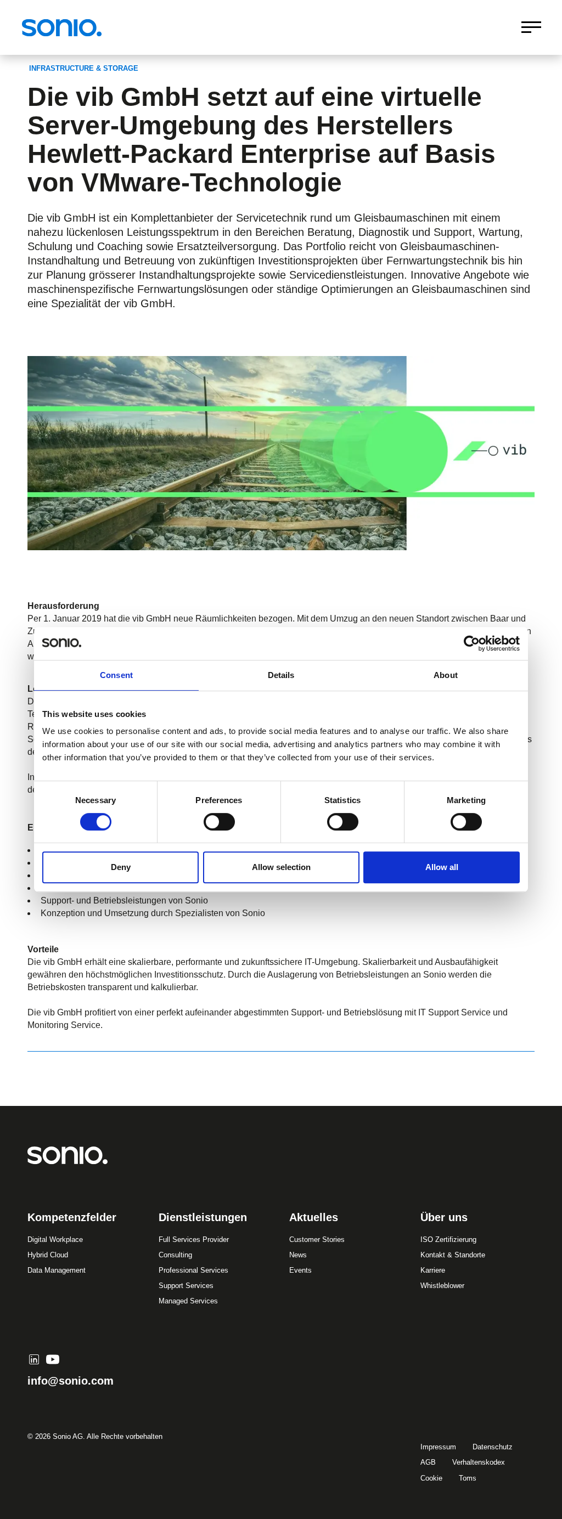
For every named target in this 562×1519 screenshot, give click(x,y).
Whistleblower (442, 1285)
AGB (428, 1462)
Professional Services (193, 1270)
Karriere (432, 1270)
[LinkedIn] (34, 1359)
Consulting (175, 1255)
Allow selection (281, 867)
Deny (121, 867)
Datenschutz (493, 1447)
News (298, 1255)
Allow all (441, 867)
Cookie (431, 1478)
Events (300, 1270)
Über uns (444, 1217)
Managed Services (188, 1301)
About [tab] (446, 675)
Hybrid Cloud (47, 1255)
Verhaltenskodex (478, 1462)
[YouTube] (52, 1359)
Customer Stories (317, 1239)
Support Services (186, 1285)
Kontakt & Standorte (452, 1255)
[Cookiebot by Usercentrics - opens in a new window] (472, 643)
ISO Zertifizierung (448, 1239)
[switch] (219, 822)
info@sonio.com (70, 1381)
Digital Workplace (55, 1239)
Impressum (438, 1447)
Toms (467, 1478)
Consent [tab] (116, 675)
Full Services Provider (194, 1239)
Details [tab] (281, 675)
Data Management (56, 1270)
